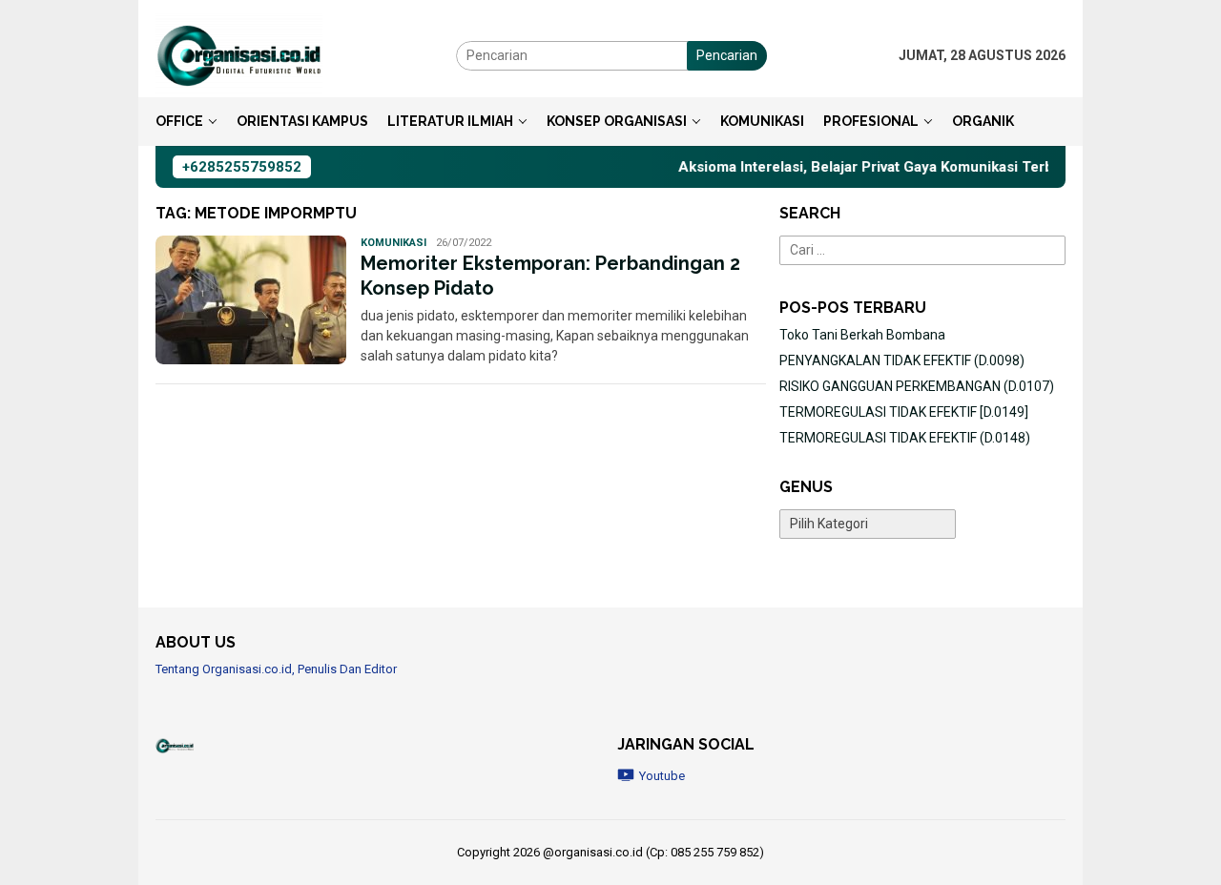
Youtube (662, 776)
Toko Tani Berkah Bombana (862, 334)
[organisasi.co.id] (238, 54)
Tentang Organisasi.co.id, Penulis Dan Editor (276, 669)
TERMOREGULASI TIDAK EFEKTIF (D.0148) (904, 437)
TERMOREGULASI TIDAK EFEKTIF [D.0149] (903, 412)
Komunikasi (393, 243)
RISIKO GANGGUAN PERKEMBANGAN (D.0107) (916, 386)
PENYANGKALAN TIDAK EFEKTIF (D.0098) (901, 360)
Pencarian (726, 55)
